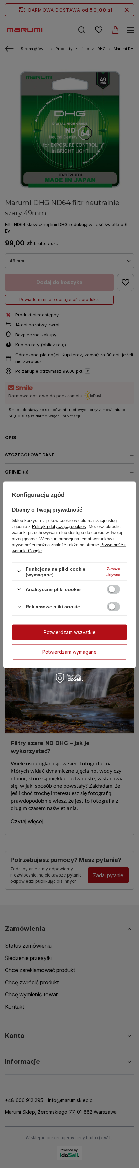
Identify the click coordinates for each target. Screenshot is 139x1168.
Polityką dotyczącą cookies (59, 526)
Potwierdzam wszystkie (70, 632)
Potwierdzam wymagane (69, 652)
